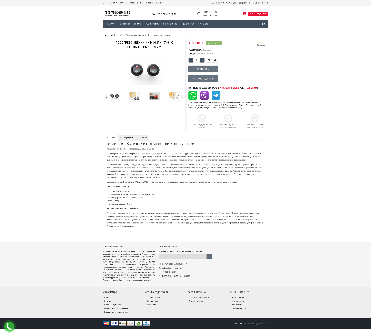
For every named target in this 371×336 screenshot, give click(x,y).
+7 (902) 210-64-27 (167, 13)
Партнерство (170, 24)
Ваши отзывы (152, 24)
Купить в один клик (204, 79)
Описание (111, 137)
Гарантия (113, 3)
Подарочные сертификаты (199, 298)
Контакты (203, 24)
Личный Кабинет (238, 298)
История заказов (238, 301)
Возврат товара (152, 301)
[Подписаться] (209, 256)
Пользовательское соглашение (152, 3)
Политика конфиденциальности (116, 312)
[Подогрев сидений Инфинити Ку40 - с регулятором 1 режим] (114, 96)
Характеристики (126, 137)
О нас (105, 3)
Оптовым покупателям (129, 3)
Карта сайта (151, 305)
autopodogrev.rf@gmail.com (173, 268)
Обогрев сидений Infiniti (207, 108)
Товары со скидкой (196, 301)
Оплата (137, 24)
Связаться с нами (153, 298)
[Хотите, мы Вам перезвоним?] (9, 326)
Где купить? (187, 24)
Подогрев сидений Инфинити (205, 102)
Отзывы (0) (142, 137)
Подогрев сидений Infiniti (235, 105)
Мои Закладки (237, 305)
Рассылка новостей (239, 308)
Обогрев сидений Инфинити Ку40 (211, 105)
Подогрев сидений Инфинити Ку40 (231, 102)
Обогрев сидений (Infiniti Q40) (229, 108)
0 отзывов (261, 45)
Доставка (125, 24)
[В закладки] (209, 60)
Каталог (111, 24)
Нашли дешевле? (214, 43)
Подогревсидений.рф (261, 324)
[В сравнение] (215, 60)
